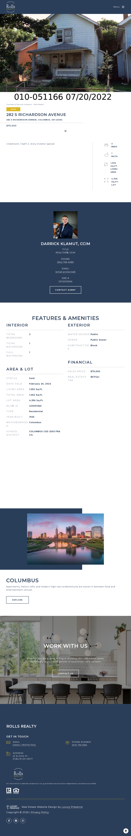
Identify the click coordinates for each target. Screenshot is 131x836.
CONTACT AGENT (65, 290)
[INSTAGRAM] (22, 820)
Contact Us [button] (65, 673)
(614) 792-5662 (79, 745)
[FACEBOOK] (9, 820)
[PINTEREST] (15, 820)
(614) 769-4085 (65, 262)
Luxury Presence (72, 807)
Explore (17, 600)
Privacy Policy (40, 812)
